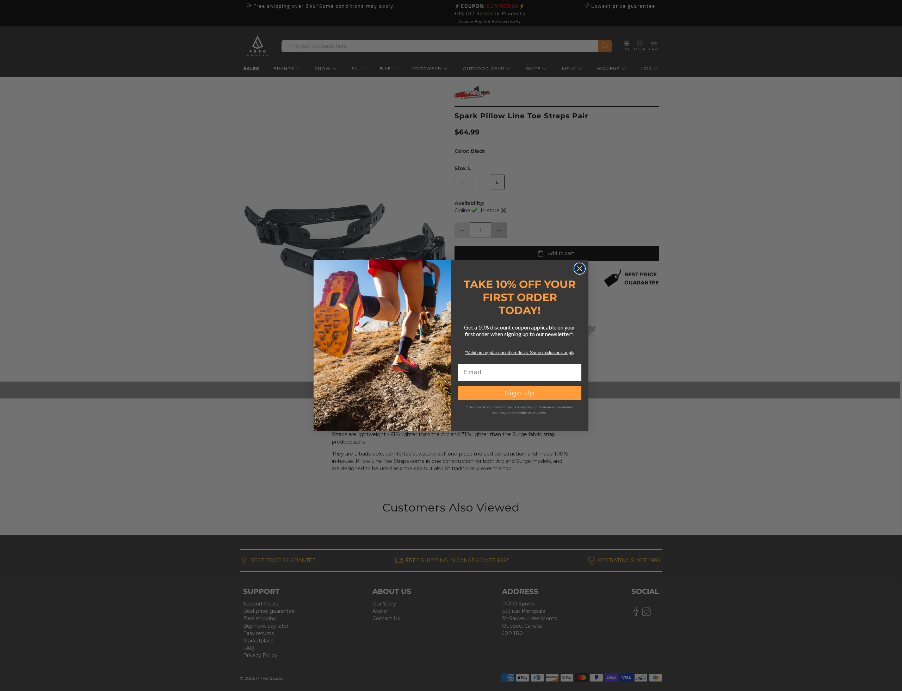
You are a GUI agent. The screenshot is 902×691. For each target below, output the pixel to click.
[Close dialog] (579, 268)
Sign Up (520, 393)
